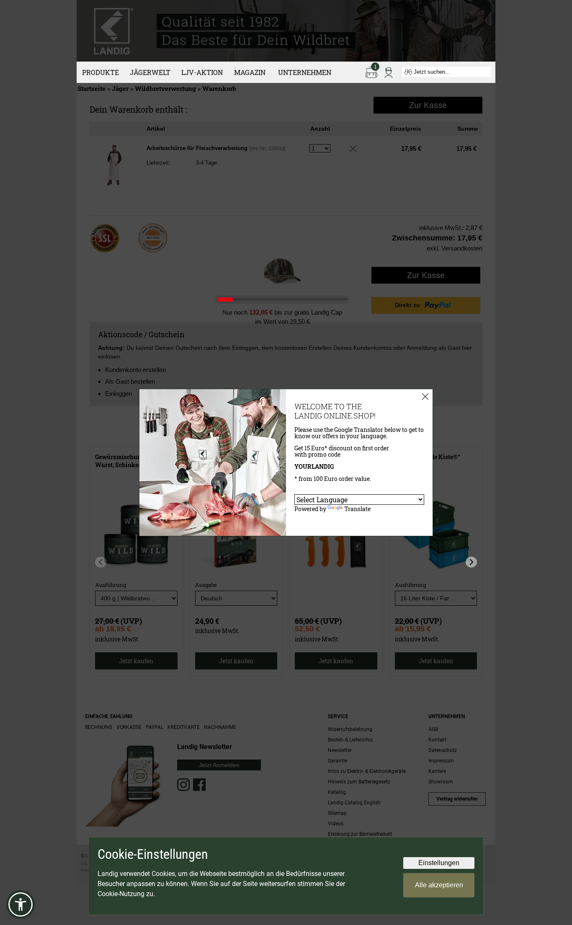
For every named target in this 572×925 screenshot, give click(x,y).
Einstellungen (438, 862)
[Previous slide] (100, 562)
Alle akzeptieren (439, 885)
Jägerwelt (150, 72)
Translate (357, 509)
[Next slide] (471, 562)
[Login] (388, 72)
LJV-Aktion (202, 72)
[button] (20, 904)
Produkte (100, 72)
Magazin (249, 72)
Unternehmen (304, 72)
